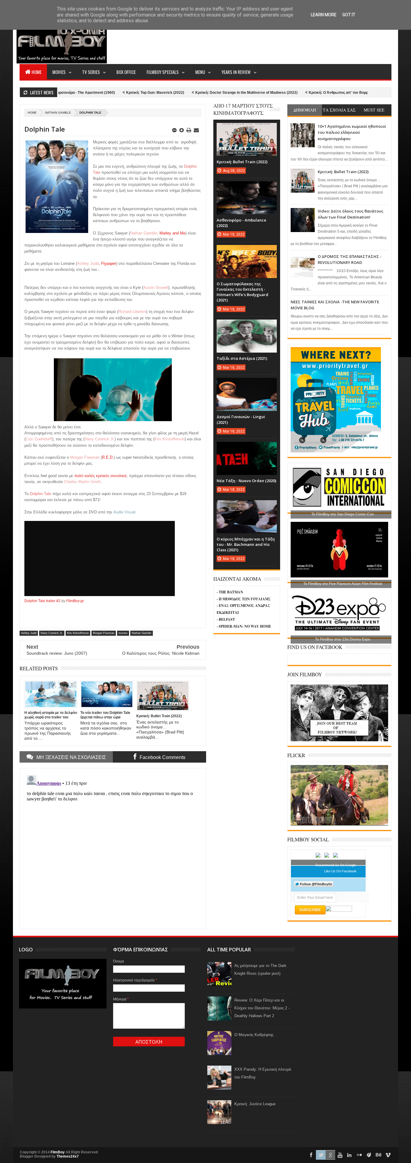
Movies (59, 72)
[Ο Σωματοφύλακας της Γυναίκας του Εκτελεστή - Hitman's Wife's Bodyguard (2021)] (247, 251)
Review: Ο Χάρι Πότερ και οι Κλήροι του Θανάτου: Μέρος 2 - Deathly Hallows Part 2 (261, 1008)
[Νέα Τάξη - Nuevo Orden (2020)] (247, 448)
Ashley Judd (28, 633)
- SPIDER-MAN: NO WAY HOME (244, 626)
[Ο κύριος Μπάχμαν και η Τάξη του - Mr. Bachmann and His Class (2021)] (247, 506)
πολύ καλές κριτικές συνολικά (100, 475)
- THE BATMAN (230, 592)
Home (37, 72)
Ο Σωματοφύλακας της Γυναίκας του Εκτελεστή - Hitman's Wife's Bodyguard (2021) (242, 292)
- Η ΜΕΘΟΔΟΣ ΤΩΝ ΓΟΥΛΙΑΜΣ (244, 598)
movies (123, 633)
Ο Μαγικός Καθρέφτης (253, 1035)
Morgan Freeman (103, 633)
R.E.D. (108, 457)
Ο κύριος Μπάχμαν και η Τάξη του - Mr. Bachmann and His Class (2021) (246, 544)
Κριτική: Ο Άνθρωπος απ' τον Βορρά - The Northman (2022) (323, 92)
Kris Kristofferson (78, 633)
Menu (200, 72)
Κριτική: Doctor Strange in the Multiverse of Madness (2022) (211, 92)
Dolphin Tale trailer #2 (42, 601)
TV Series (91, 72)
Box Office (126, 72)
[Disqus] (112, 848)
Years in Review (236, 72)
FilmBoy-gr (75, 601)
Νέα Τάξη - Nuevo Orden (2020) (246, 480)
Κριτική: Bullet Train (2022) (343, 171)
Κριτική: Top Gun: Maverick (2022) (120, 92)
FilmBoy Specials (163, 72)
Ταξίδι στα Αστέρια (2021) (242, 358)
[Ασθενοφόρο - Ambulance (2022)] (247, 187)
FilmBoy (58, 1152)
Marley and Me (172, 233)
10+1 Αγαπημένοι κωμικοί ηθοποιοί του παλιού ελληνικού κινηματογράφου (352, 132)
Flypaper (108, 263)
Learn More (323, 14)
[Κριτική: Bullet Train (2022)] (247, 129)
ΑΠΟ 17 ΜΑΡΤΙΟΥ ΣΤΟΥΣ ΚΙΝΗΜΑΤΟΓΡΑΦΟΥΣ (243, 109)
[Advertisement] (281, 40)
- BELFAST (226, 619)
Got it (348, 14)
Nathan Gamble (58, 112)
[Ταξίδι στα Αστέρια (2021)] (247, 326)
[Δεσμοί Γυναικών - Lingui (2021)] (247, 384)
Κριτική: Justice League (255, 1104)
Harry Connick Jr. (52, 633)
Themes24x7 (68, 1156)
